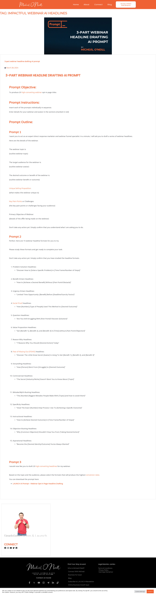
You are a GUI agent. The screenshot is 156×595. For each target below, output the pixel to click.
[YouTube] (11, 548)
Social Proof (17, 303)
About (86, 4)
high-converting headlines (46, 466)
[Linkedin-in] (53, 582)
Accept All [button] (150, 591)
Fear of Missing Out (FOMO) (24, 352)
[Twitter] (14, 548)
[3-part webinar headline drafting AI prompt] (78, 36)
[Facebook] (5, 548)
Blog (110, 4)
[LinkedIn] (16, 548)
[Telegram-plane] (48, 582)
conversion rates (92, 475)
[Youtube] (39, 582)
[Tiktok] (57, 582)
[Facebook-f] (29, 582)
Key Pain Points (15, 201)
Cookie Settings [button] (140, 591)
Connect (98, 4)
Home (76, 4)
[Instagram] (8, 548)
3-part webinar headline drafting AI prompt (22, 61)
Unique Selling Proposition (20, 188)
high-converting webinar (31, 92)
